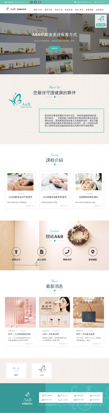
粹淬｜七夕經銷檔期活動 (19, 334)
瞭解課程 (54, 48)
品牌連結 (100, 10)
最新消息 (49, 10)
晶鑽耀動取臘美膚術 (88, 197)
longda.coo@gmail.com (84, 2)
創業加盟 (69, 10)
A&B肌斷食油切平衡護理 (20, 197)
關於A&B (38, 10)
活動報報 (23, 331)
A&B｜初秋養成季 (50, 334)
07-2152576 (100, 2)
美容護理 (21, 194)
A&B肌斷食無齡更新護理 (54, 197)
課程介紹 (59, 10)
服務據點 (90, 10)
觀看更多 (29, 206)
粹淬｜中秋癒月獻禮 (85, 334)
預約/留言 (79, 10)
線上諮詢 (101, 25)
